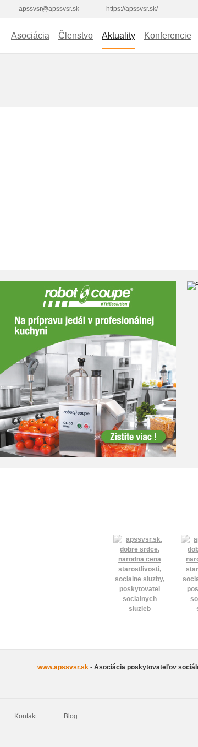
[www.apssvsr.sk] (13, 674)
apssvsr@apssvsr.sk (49, 9)
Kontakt (25, 716)
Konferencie (167, 35)
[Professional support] (139, 561)
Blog (71, 716)
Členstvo (75, 35)
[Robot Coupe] (88, 369)
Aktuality (118, 35)
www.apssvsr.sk (63, 667)
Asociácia (30, 35)
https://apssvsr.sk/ (132, 9)
